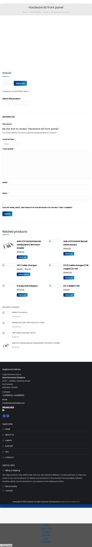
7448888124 (7, 395)
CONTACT (9, 457)
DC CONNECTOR (71, 286)
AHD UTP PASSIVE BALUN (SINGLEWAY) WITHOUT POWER (29, 244)
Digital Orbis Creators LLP (70, 502)
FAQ (7, 451)
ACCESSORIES (17, 91)
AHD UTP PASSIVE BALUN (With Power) (75, 243)
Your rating (8, 139)
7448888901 (18, 395)
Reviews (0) (8, 116)
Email (5, 193)
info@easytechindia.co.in (13, 403)
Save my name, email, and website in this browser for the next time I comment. (37, 207)
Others (26, 91)
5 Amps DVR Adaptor (27, 286)
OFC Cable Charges (27, 265)
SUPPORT (9, 446)
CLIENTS (8, 440)
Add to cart (20, 83)
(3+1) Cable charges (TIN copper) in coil (75, 267)
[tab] (46, 116)
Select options (23, 274)
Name (5, 182)
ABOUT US (9, 434)
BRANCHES (8, 407)
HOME (7, 429)
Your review (8, 149)
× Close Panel (6, 545)
